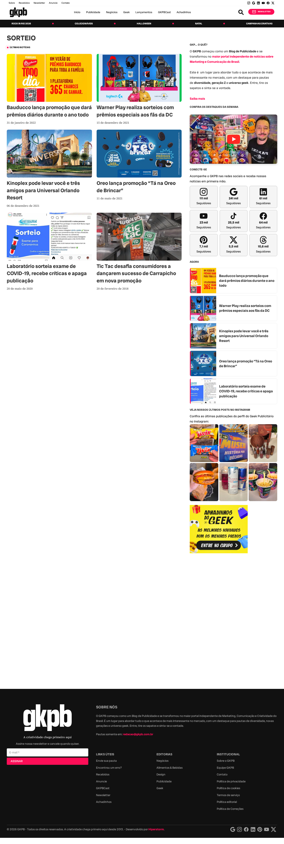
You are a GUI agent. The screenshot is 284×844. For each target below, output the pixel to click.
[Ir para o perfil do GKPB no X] (272, 3)
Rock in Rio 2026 (21, 23)
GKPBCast (164, 12)
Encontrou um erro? (109, 768)
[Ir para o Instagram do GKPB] (248, 3)
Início (77, 12)
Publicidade (93, 12)
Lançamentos (143, 12)
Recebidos (24, 2)
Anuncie (53, 2)
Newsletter (39, 2)
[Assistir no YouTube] (233, 139)
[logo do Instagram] (232, 829)
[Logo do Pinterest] (259, 829)
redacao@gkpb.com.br (138, 734)
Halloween (144, 23)
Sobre (12, 2)
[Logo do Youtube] (266, 829)
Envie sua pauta (106, 761)
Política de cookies (228, 788)
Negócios (111, 12)
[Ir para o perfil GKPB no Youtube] (263, 3)
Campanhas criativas (259, 23)
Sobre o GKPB (226, 761)
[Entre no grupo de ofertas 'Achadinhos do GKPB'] (219, 529)
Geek (126, 12)
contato (65, 2)
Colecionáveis (84, 23)
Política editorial (227, 802)
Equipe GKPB (225, 768)
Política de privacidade (231, 781)
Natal (198, 23)
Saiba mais (197, 99)
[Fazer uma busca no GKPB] (241, 12)
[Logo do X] (273, 829)
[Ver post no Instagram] (204, 443)
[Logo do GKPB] (47, 718)
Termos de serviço (228, 795)
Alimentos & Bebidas (169, 768)
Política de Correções (230, 809)
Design (160, 774)
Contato (222, 774)
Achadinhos (184, 12)
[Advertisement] (219, 619)
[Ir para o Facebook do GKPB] (268, 3)
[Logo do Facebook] (246, 829)
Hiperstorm (156, 829)
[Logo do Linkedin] (253, 829)
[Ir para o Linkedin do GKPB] (258, 3)
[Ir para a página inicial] (18, 12)
